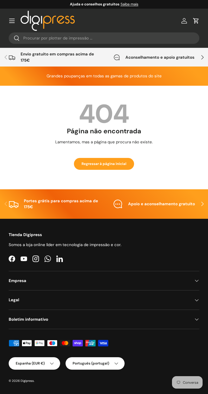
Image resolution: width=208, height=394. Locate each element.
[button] (196, 21)
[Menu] (12, 21)
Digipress (27, 381)
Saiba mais (129, 4)
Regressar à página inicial (104, 163)
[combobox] (104, 38)
